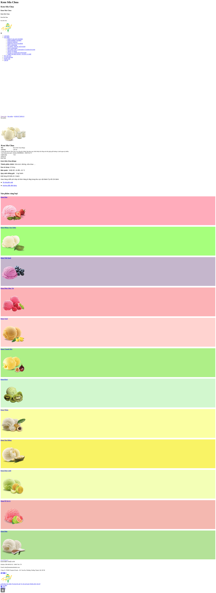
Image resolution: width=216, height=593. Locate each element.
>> (7, 560)
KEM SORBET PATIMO (14, 40)
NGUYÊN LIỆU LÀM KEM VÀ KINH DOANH (21, 49)
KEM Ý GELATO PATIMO (15, 39)
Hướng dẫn (7, 59)
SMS (3, 587)
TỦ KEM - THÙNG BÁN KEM (16, 46)
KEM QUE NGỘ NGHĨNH (15, 43)
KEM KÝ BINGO (12, 42)
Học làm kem (7, 55)
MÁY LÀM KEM (12, 48)
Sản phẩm (6, 37)
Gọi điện (4, 585)
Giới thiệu (6, 36)
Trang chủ (3, 116)
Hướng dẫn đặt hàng (10, 185)
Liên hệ (6, 60)
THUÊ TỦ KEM (12, 51)
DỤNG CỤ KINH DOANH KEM (16, 52)
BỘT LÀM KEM (12, 45)
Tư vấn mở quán (8, 57)
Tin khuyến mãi (8, 182)
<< (2, 560)
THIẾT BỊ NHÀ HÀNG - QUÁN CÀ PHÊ (19, 54)
